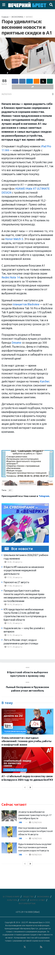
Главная (5, 17)
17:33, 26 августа (14, 577)
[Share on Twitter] (43, 81)
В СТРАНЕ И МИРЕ (11, 896)
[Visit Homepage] (27, 4)
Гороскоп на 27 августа (16, 582)
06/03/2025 (7, 94)
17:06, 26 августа (14, 586)
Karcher (44, 381)
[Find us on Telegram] (29, 947)
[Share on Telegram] (29, 81)
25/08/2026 (36, 822)
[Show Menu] (3, 4)
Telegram (44, 496)
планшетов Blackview (26, 304)
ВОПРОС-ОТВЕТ (37, 900)
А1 (10, 490)
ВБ (20, 822)
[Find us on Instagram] (33, 947)
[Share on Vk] (22, 81)
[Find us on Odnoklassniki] (20, 947)
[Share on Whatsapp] (50, 81)
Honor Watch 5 (14, 239)
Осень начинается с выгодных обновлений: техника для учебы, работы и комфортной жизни (26, 741)
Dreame (16, 342)
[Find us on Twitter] (25, 947)
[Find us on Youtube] (37, 947)
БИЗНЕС (29, 17)
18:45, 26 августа (14, 562)
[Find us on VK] (16, 947)
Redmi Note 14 (11, 277)
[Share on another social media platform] (32, 86)
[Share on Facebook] (15, 81)
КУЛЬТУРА (12, 900)
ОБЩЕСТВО (28, 896)
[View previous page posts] (25, 787)
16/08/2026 (36, 838)
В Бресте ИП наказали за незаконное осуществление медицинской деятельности (24, 570)
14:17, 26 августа (14, 647)
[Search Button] (51, 4)
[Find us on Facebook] (12, 947)
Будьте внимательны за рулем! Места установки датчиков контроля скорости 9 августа (34, 847)
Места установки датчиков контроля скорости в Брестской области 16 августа (35, 831)
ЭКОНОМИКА (17, 17)
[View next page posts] (30, 787)
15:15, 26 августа (14, 635)
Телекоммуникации (15, 731)
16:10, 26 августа (14, 604)
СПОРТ (23, 900)
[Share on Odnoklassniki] (37, 81)
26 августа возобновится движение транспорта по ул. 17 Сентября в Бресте (34, 815)
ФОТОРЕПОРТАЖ (27, 903)
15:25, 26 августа (14, 623)
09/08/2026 (36, 854)
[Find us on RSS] (41, 947)
